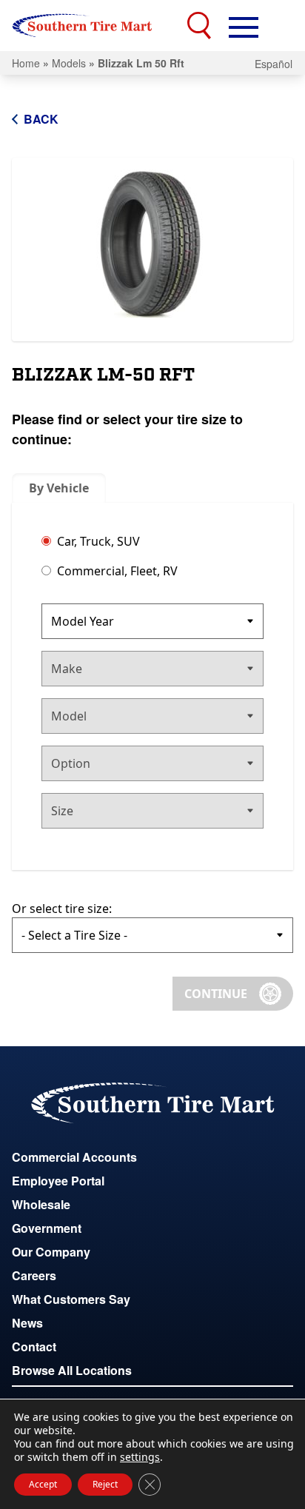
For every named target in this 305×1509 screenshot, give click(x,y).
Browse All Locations (72, 1370)
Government (46, 1228)
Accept (43, 1484)
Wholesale (41, 1204)
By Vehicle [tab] (59, 488)
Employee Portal (58, 1180)
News (27, 1322)
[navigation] (243, 26)
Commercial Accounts (74, 1156)
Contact (34, 1346)
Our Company (51, 1251)
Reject (105, 1484)
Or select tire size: (62, 908)
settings (140, 1457)
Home (26, 63)
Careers (34, 1275)
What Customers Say (71, 1299)
